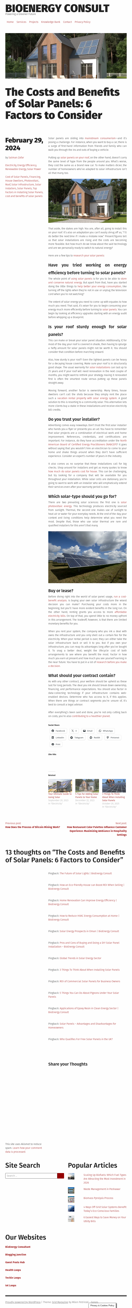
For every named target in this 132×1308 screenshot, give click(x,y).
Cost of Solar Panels (16, 176)
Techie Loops (13, 1277)
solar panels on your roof (75, 157)
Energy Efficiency (26, 165)
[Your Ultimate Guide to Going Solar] (60, 785)
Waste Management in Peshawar (102, 1189)
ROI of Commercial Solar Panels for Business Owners (90, 981)
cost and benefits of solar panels (23, 196)
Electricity (10, 165)
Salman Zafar (16, 157)
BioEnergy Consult (57, 8)
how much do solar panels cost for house (72, 471)
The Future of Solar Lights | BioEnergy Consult (86, 873)
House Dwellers (14, 180)
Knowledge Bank (50, 21)
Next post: (97, 829)
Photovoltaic (31, 180)
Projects (33, 21)
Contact (67, 21)
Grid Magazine (60, 1302)
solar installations (100, 367)
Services (21, 21)
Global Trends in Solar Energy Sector (80, 958)
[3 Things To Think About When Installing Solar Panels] (114, 785)
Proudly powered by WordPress (23, 1302)
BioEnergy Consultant (17, 1246)
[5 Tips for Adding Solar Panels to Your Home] (87, 785)
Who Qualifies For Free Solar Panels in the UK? (86, 1039)
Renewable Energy (15, 169)
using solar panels (81, 278)
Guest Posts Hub (15, 1262)
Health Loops (13, 1270)
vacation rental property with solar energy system (87, 398)
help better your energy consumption (99, 286)
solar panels (110, 309)
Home (10, 21)
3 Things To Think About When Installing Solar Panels (113, 797)
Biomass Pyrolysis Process (98, 1198)
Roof (7, 184)
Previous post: (32, 825)
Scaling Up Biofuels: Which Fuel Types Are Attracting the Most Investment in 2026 (105, 1178)
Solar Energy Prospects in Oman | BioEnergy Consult (89, 931)
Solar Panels (24, 188)
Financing (34, 176)
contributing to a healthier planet (91, 716)
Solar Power (34, 169)
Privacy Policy (82, 21)
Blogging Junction (15, 1254)
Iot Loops (10, 1285)
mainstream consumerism (100, 138)
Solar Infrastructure (22, 184)
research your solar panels (88, 255)
